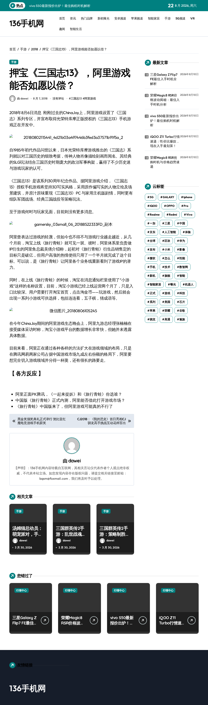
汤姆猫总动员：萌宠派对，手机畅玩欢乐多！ (27, 534)
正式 (152, 293)
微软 (152, 258)
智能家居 (154, 18)
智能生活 (76, 29)
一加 (152, 223)
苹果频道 (137, 18)
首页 (62, 18)
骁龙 (152, 319)
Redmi (173, 214)
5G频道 (180, 18)
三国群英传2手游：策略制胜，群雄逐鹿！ (115, 534)
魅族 (182, 319)
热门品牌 (87, 18)
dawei (74, 461)
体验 (188, 232)
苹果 (152, 310)
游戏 (167, 293)
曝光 (173, 284)
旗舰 (167, 275)
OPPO (170, 206)
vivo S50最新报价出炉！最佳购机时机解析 (165, 120)
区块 (167, 241)
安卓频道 (120, 18)
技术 (167, 267)
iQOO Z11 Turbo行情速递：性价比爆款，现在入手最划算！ (165, 141)
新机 (152, 275)
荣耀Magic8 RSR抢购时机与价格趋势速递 (165, 162)
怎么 (167, 258)
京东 (152, 232)
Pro (186, 206)
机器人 (189, 284)
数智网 (183, 267)
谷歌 (182, 310)
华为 (182, 241)
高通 (167, 319)
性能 (182, 258)
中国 (182, 223)
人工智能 (170, 232)
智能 (182, 275)
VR (192, 18)
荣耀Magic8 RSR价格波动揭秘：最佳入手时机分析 (165, 99)
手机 (152, 267)
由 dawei (22, 98)
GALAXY (168, 197)
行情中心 (21, 590)
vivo (189, 214)
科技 (182, 293)
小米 (167, 249)
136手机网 (26, 23)
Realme (155, 214)
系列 (152, 302)
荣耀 (167, 310)
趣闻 (62, 29)
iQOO (153, 206)
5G (152, 197)
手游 (167, 18)
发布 (152, 249)
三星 (167, 223)
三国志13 (76, 98)
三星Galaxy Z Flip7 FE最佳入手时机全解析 (163, 79)
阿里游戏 (90, 98)
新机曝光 (103, 18)
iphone (187, 197)
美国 (167, 302)
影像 (182, 249)
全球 (152, 241)
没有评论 (58, 98)
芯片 (182, 302)
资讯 (73, 18)
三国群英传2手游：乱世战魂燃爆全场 (71, 534)
